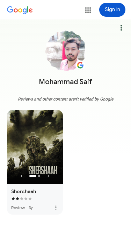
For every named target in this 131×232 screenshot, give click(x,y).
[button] (88, 10)
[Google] (20, 10)
